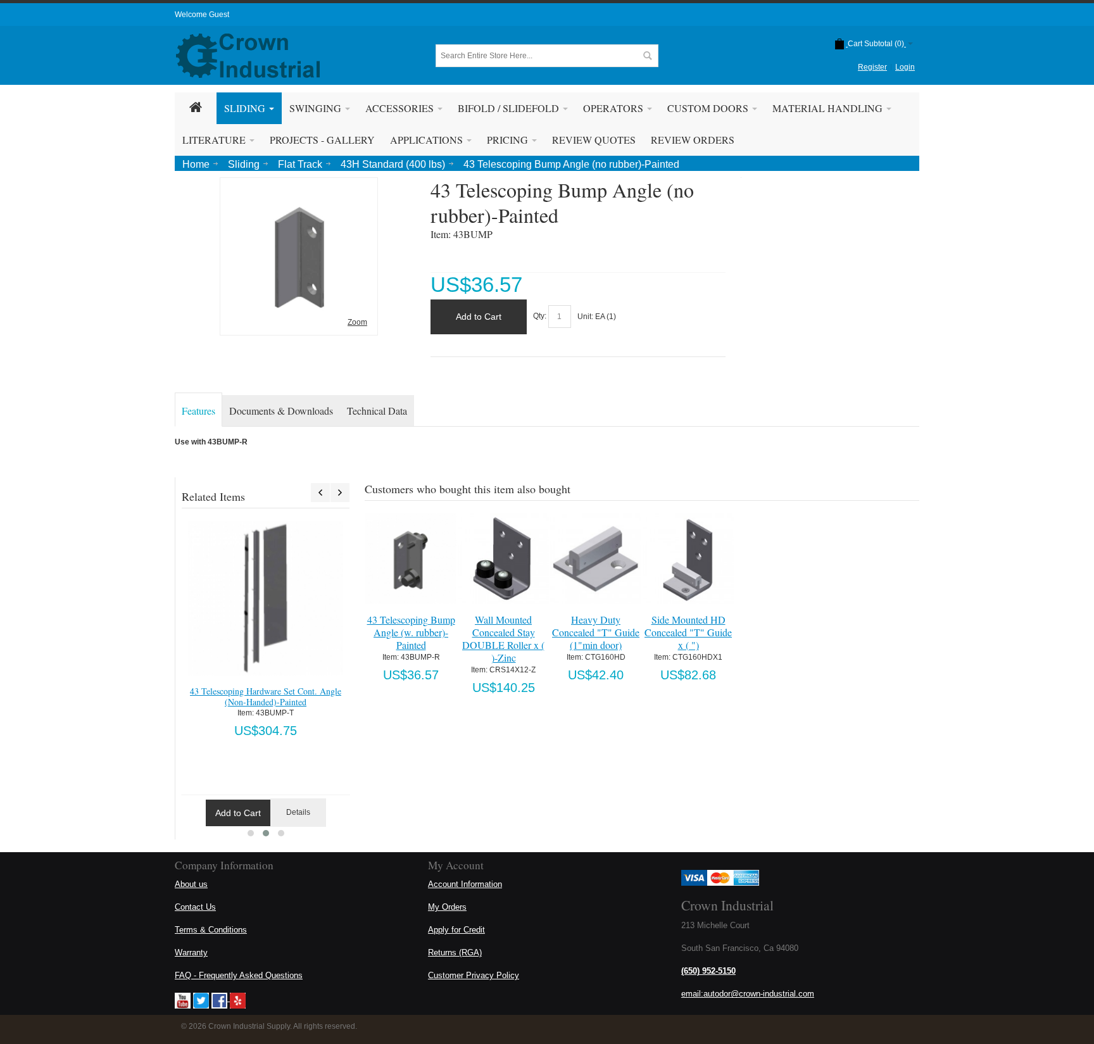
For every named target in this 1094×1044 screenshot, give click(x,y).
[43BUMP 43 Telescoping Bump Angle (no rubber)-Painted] (298, 186)
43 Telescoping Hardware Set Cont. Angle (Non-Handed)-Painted (265, 696)
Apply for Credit (456, 929)
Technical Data (377, 410)
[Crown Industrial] (248, 56)
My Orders (447, 907)
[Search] (647, 55)
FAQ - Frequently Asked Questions (239, 975)
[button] (250, 833)
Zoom (357, 322)
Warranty (191, 952)
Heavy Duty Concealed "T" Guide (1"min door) (595, 632)
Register (872, 67)
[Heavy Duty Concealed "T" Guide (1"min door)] (595, 558)
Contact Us (195, 907)
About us (191, 884)
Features (198, 410)
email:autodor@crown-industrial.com (747, 993)
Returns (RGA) (455, 952)
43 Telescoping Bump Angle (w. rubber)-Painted (411, 632)
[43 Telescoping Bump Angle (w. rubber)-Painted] (410, 558)
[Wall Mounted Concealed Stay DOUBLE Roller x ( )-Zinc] (503, 558)
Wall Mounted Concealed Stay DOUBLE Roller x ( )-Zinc (503, 638)
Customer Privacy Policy (473, 975)
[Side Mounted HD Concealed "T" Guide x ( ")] (688, 558)
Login (905, 67)
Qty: (539, 316)
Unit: (586, 316)
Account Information (465, 884)
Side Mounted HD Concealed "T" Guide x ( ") (688, 632)
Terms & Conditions (211, 929)
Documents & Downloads (281, 410)
